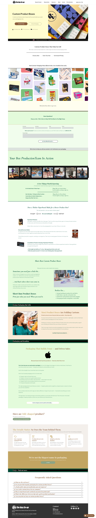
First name (24, 126)
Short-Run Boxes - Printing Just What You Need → (35, 194)
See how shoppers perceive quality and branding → (43, 402)
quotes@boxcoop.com (59, 513)
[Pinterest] (78, 508)
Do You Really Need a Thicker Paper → (33, 188)
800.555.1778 (79, 2)
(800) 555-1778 (55, 509)
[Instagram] (76, 508)
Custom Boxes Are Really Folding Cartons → (34, 196)
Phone (63, 126)
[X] (74, 508)
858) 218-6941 (57, 511)
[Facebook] (71, 508)
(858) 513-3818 (55, 510)
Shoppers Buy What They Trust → (32, 198)
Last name (37, 126)
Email (50, 126)
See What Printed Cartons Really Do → (60, 333)
